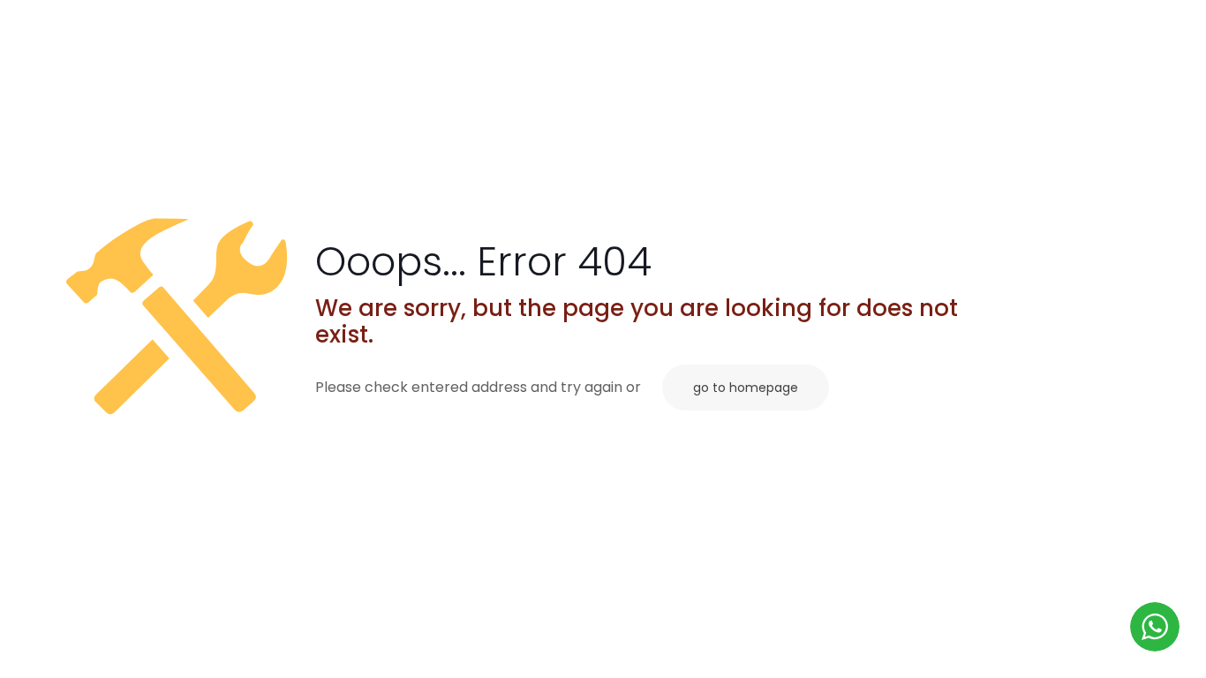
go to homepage (745, 387)
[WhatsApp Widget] (1155, 627)
